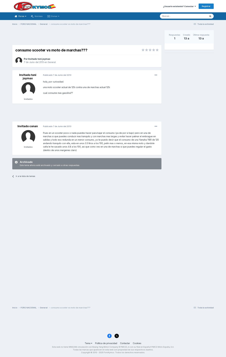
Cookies (137, 343)
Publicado (57, 75)
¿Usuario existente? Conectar (179, 6)
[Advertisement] (87, 37)
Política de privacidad (106, 343)
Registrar (206, 6)
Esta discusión (196, 16)
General (52, 62)
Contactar (125, 343)
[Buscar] (210, 16)
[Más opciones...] (156, 75)
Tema (88, 343)
